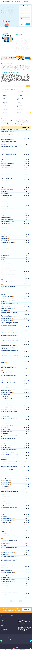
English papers (5, 106)
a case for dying (5, 585)
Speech (21, 629)
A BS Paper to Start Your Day (7, 394)
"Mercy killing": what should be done (8, 298)
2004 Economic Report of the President (8, 197)
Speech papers (19, 106)
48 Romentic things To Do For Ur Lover (8, 242)
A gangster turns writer (6, 577)
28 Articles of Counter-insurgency (8, 221)
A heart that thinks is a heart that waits (8, 579)
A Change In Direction (6, 429)
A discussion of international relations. (8, 572)
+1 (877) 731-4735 (14, 1)
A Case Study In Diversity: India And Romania (9, 425)
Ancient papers (5, 95)
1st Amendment (5, 191)
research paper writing (18, 49)
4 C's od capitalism (5, 240)
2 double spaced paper (6, 193)
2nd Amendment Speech (6, 225)
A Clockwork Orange (6, 445)
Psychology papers (19, 99)
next (20, 601)
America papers (5, 92)
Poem (24, 631)
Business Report (20, 626)
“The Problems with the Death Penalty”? (8, 380)
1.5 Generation (5, 157)
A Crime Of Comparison (6, 478)
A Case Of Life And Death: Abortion (8, 423)
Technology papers (19, 109)
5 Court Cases (5, 251)
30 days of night (5, 236)
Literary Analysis (28, 627)
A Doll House (5, 514)
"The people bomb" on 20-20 (7, 338)
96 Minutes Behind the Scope (7, 263)
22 (3, 213)
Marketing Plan (28, 628)
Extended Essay (20, 631)
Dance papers (4, 105)
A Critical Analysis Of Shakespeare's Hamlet (9, 488)
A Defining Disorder (5, 505)
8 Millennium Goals (5, 255)
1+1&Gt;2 (4, 151)
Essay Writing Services (21, 620)
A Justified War (5, 545)
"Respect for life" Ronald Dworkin (7, 318)
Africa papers (4, 91)
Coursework (20, 622)
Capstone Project (25, 626)
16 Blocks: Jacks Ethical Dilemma (7, 167)
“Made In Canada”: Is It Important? (8, 364)
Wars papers (19, 112)
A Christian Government (6, 441)
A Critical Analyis (5, 486)
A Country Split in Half (6, 476)
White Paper (24, 630)
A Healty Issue (5, 533)
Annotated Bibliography (26, 623)
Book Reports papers (4, 629)
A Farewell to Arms (5, 516)
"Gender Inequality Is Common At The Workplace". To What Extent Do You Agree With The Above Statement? (9, 288)
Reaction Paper (20, 630)
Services (19, 618)
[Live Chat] (31, 641)
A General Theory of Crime (6, 522)
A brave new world (5, 550)
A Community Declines (6, 447)
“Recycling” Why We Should (7, 372)
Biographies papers (5, 99)
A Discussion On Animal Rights (7, 512)
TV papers (18, 110)
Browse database (5, 5)
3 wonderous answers (6, 234)
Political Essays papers (20, 98)
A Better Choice (5, 396)
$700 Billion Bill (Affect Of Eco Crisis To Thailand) (10, 129)
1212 (3, 161)
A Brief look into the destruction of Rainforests (9, 409)
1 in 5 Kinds (4, 144)
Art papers (2, 625)
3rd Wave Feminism (5, 238)
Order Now (26, 1)
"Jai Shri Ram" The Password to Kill (8, 296)
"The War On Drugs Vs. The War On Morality (9, 330)
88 (3, 257)
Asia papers (4, 98)
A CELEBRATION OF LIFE (6, 416)
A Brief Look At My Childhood (7, 407)
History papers (5, 109)
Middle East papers (20, 91)
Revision (28, 622)
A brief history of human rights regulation (9, 552)
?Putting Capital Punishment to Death (8, 308)
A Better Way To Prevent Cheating (7, 398)
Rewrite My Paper (24, 622)
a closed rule (5, 590)
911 (3, 261)
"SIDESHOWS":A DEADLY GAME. (7, 320)
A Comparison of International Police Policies (9, 461)
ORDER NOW (26, 609)
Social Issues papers (20, 105)
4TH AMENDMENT (5, 244)
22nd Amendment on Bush (6, 215)
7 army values (5, 253)
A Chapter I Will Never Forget (7, 431)
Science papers (19, 102)
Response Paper (24, 629)
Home (2, 5)
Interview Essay (23, 628)
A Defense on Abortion (6, 503)
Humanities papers (5, 110)
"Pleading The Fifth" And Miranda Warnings (9, 306)
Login (29, 1)
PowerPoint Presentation (21, 621)
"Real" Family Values (6, 310)
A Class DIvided (5, 443)
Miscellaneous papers (20, 92)
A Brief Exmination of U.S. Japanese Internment (9, 405)
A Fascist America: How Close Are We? (8, 518)
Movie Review (24, 627)
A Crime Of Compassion (6, 480)
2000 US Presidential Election (7, 195)
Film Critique (20, 627)
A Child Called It (5, 433)
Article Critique (27, 621)
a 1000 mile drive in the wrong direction (8, 581)
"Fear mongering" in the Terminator (8, 281)
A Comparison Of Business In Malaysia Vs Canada (10, 452)
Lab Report (19, 628)
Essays (2, 618)
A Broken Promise (5, 414)
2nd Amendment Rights (6, 223)
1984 (3, 185)
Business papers (5, 102)
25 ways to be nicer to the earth (7, 219)
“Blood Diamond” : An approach (7, 353)
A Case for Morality (5, 427)
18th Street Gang (5, 176)
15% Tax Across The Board (6, 165)
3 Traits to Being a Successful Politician (8, 232)
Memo (19, 629)
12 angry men (5, 159)
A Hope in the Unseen (6, 543)
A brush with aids (5, 554)
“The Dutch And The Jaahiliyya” (7, 378)
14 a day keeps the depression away (8, 163)
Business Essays (20, 623)
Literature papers (5, 112)
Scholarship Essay (27, 631)
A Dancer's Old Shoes (6, 496)
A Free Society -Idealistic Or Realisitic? (8, 520)
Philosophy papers (19, 95)
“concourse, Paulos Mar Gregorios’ (8, 392)
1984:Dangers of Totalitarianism (7, 189)
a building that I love (6, 583)
